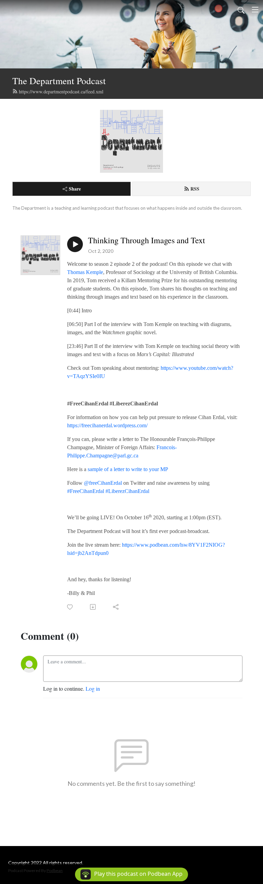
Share (75, 188)
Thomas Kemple (85, 272)
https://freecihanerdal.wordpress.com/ (107, 425)
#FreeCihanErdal (85, 491)
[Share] (116, 606)
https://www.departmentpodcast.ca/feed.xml (61, 91)
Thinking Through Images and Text (146, 240)
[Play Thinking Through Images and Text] (75, 244)
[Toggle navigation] (255, 9)
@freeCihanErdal (103, 483)
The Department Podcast (59, 80)
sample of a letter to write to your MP (128, 469)
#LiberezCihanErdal (127, 491)
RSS (194, 188)
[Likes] (70, 607)
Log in (93, 688)
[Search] (241, 9)
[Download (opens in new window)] (93, 606)
